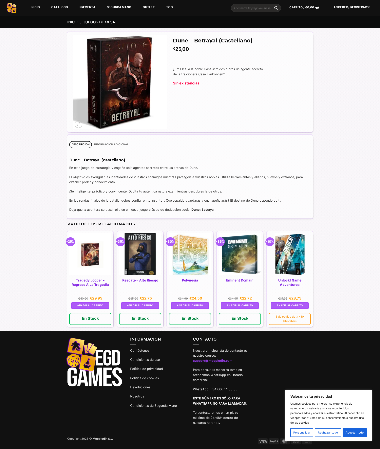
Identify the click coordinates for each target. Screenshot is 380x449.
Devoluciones (140, 387)
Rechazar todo (328, 432)
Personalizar (301, 432)
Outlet (149, 7)
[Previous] (67, 280)
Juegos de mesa (99, 22)
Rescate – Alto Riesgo (140, 280)
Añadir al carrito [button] (90, 305)
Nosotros (137, 396)
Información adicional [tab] (111, 144)
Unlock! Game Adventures (289, 282)
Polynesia (190, 280)
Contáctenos (140, 350)
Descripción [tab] (81, 144)
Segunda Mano (119, 7)
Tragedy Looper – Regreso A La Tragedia (90, 282)
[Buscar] (276, 8)
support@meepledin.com (213, 361)
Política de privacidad (146, 369)
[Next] (312, 280)
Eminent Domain (240, 280)
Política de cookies (144, 378)
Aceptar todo (355, 432)
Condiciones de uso (145, 360)
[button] (304, 7)
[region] (328, 415)
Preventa (87, 7)
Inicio (35, 7)
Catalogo (59, 7)
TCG (169, 7)
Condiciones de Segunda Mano (153, 406)
